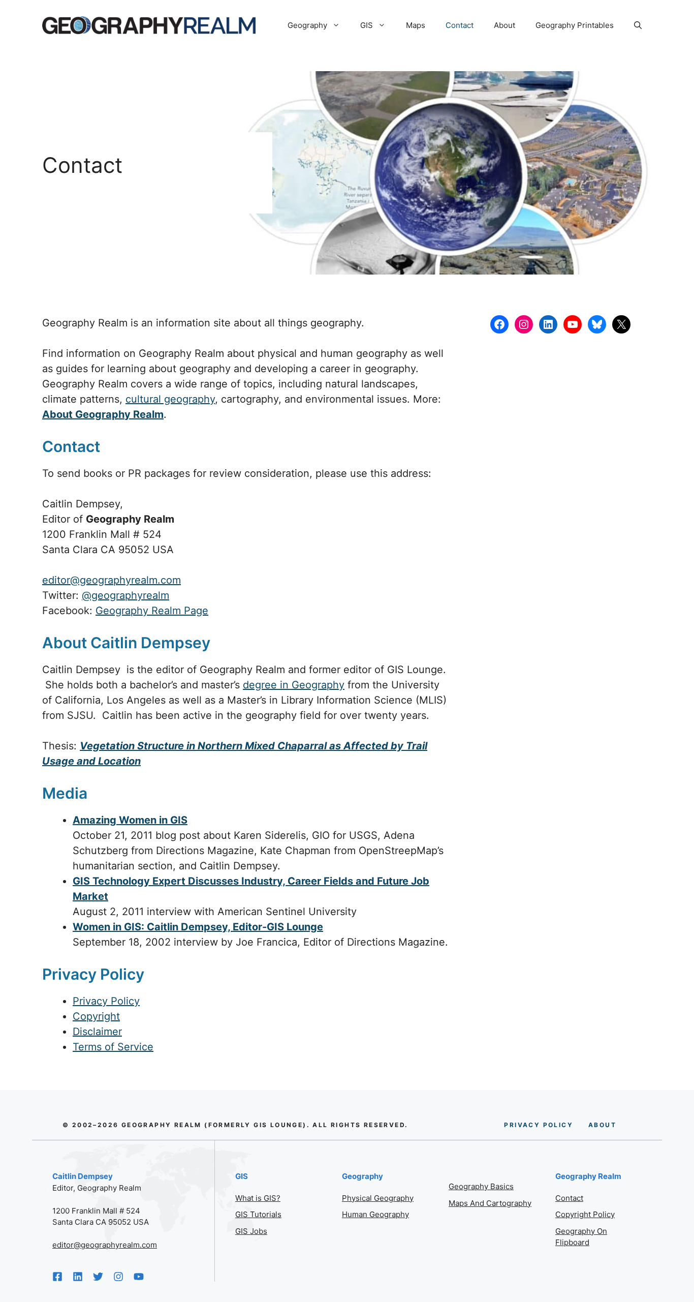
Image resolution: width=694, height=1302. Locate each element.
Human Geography (375, 1214)
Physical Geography (378, 1198)
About (504, 25)
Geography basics (481, 1186)
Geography (307, 25)
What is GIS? (257, 1198)
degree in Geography (293, 685)
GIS (366, 25)
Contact (460, 25)
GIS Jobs (251, 1231)
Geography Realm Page (152, 610)
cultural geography (170, 399)
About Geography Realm (103, 414)
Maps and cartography (490, 1203)
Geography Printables (574, 25)
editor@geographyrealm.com (111, 580)
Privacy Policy (106, 1001)
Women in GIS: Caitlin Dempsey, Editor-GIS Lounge (198, 927)
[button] (638, 25)
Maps (415, 25)
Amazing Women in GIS (130, 820)
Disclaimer (97, 1031)
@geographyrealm (125, 595)
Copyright (96, 1016)
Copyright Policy (585, 1214)
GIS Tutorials (258, 1214)
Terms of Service (113, 1047)
